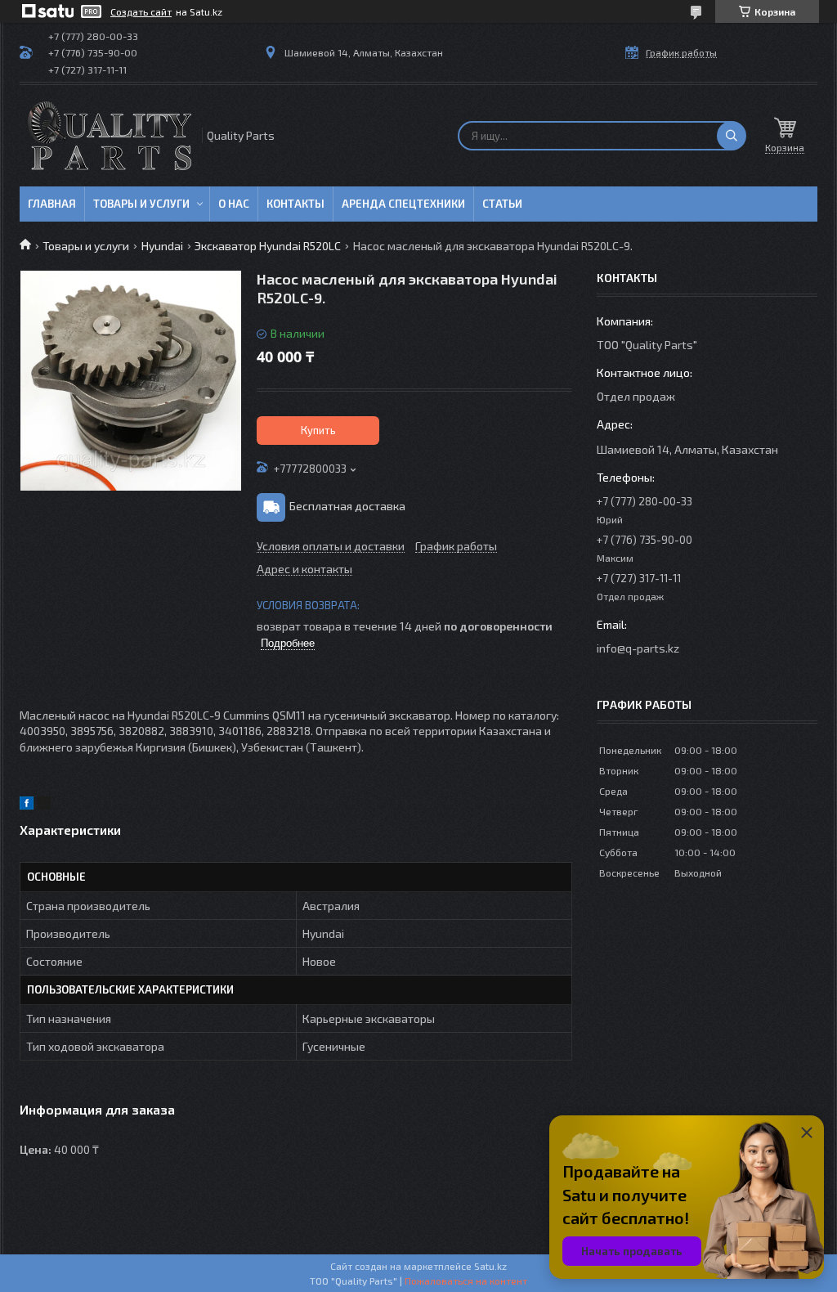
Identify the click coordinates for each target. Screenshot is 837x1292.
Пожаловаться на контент (466, 1280)
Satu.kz (490, 1266)
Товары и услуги (141, 203)
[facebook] (27, 805)
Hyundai (162, 246)
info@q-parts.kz (638, 648)
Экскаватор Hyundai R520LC (268, 246)
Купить (318, 430)
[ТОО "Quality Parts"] (109, 135)
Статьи (502, 203)
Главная (52, 203)
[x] (44, 805)
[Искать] (731, 135)
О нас (233, 203)
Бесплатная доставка (347, 506)
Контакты (295, 203)
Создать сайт (141, 11)
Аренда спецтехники (403, 203)
